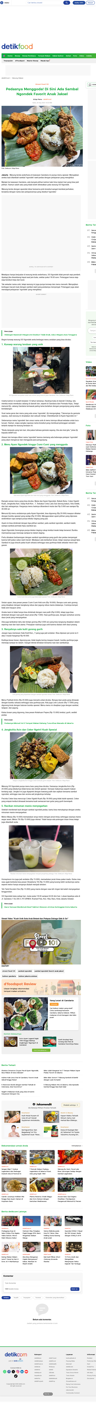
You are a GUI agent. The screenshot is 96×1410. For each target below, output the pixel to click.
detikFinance (38, 1364)
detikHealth (52, 1364)
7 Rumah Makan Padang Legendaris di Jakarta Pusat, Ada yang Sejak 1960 (40, 1171)
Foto (75, 56)
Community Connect (73, 1393)
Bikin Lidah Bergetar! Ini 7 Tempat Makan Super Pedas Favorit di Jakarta (62, 1072)
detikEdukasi (38, 1361)
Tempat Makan (44, 56)
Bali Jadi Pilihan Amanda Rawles (52, 1259)
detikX (51, 1369)
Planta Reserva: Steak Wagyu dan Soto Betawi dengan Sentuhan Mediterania (41, 1199)
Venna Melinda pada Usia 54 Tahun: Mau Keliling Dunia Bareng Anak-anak (52, 1234)
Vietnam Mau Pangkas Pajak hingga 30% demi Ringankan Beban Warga (32, 1234)
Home (10, 56)
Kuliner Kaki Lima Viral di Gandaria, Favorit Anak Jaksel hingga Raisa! (20, 1079)
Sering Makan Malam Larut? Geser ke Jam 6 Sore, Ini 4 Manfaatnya (10, 1259)
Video (81, 56)
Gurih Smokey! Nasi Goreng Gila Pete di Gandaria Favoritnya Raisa (68, 1042)
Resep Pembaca (29, 56)
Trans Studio (70, 1375)
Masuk (90, 3)
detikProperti (38, 1381)
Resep (17, 56)
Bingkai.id (69, 1378)
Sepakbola (38, 1375)
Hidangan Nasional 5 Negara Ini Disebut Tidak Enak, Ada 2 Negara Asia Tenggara (40, 335)
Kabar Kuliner (58, 56)
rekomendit (70, 1390)
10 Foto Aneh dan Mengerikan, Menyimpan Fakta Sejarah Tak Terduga (72, 1260)
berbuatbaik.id (71, 1358)
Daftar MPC (79, 3)
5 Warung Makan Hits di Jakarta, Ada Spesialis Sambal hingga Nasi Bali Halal (61, 1086)
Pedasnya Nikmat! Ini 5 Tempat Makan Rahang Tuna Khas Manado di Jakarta (38, 723)
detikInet (37, 1367)
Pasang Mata (70, 1361)
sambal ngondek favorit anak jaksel (49, 971)
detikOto (37, 1378)
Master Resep (32, 61)
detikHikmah (53, 1378)
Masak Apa (45, 61)
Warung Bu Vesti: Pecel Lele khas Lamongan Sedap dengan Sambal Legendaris (69, 1171)
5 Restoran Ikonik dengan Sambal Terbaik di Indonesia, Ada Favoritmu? (18, 1086)
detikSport (37, 1372)
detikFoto (52, 1375)
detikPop (52, 1381)
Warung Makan (17, 78)
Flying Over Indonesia (73, 1384)
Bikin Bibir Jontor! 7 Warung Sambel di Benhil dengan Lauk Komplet (61, 1079)
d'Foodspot (20, 61)
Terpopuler (8, 61)
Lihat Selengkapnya (40, 1050)
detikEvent (69, 1367)
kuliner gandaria (9, 976)
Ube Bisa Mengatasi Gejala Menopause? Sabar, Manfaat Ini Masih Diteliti (30, 1260)
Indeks (89, 56)
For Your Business (72, 1387)
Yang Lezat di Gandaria (62, 1000)
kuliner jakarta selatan (28, 976)
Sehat (68, 56)
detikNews (37, 1358)
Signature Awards (72, 1369)
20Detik (51, 1372)
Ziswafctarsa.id (71, 1381)
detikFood (5, 78)
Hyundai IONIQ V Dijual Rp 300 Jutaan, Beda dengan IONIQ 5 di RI (73, 1233)
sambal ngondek (25, 971)
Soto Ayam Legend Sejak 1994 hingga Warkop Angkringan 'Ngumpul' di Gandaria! (29, 1042)
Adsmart (69, 1364)
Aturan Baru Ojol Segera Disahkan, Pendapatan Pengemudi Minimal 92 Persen (69, 1199)
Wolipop (52, 1367)
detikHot (37, 1369)
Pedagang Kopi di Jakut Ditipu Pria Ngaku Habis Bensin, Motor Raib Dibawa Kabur (11, 1234)
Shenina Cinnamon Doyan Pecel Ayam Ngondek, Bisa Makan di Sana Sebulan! (20, 1072)
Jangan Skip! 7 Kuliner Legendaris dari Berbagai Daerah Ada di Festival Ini (11, 1171)
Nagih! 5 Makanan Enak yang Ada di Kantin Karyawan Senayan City (18, 1093)
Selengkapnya (76, 1146)
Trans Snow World (72, 1372)
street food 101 (8, 971)
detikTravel (52, 1358)
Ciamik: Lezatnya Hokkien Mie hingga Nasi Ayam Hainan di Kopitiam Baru (13, 1199)
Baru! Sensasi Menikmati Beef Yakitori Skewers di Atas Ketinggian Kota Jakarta (40, 907)
